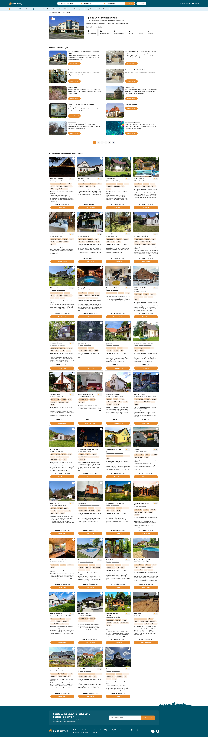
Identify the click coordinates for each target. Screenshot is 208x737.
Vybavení (81, 9)
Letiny (136, 616)
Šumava (141, 616)
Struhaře (82, 505)
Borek (136, 345)
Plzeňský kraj (111, 20)
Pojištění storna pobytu (80, 732)
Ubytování (150, 33)
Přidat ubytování (186, 3)
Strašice (109, 671)
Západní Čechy (124, 23)
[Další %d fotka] (146, 382)
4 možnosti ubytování (67, 516)
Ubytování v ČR (51, 9)
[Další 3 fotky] (62, 548)
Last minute (14, 9)
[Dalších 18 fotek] (90, 437)
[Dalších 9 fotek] (146, 276)
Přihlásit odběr (148, 718)
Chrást (81, 345)
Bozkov (137, 181)
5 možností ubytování (95, 462)
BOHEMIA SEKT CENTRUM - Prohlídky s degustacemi (140, 51)
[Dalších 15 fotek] (118, 548)
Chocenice (82, 562)
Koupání (131, 33)
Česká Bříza (55, 505)
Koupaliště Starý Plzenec (132, 122)
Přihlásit (197, 3)
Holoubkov (110, 617)
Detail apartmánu (90, 207)
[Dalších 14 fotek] (62, 437)
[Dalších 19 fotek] (90, 382)
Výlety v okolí (92, 33)
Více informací (74, 63)
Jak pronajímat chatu (137, 730)
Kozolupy (82, 615)
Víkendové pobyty (39, 9)
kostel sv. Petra (129, 87)
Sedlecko (54, 451)
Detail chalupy (118, 207)
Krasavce (137, 396)
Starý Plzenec (92, 20)
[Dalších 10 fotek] (62, 331)
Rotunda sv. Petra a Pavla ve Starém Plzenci (81, 104)
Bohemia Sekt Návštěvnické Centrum (136, 70)
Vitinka (53, 396)
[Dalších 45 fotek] (90, 657)
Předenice (54, 345)
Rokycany (141, 345)
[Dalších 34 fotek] (62, 222)
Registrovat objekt (117, 730)
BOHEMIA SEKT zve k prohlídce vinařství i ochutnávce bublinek (83, 52)
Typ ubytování (91, 9)
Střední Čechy (116, 345)
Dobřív (137, 451)
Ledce (81, 451)
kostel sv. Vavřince (73, 87)
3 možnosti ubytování (123, 407)
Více (56, 201)
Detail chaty (62, 207)
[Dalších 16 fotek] (118, 167)
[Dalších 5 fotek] (118, 276)
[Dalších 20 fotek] (90, 276)
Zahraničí (72, 9)
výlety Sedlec (115, 23)
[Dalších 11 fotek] (62, 382)
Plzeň (81, 181)
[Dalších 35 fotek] (62, 167)
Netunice (82, 289)
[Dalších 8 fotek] (90, 167)
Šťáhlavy (54, 181)
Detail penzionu (118, 368)
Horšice (53, 670)
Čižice (108, 236)
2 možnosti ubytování (67, 626)
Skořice (109, 562)
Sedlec (59, 12)
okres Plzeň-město (101, 20)
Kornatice (137, 236)
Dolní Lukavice (143, 396)
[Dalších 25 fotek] (146, 167)
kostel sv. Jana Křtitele (132, 104)
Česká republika (120, 20)
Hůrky (108, 505)
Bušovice (109, 345)
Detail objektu (62, 317)
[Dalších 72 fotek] (62, 602)
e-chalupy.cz (52, 12)
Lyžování (140, 33)
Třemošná (54, 561)
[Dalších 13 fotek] (146, 548)
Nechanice (54, 616)
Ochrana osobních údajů (100, 730)
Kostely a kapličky (119, 33)
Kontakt (95, 732)
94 (109, 142)
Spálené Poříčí (83, 396)
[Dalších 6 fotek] (62, 276)
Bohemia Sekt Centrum (75, 70)
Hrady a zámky (104, 33)
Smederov (137, 561)
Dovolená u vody (26, 9)
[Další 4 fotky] (118, 222)
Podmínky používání (79, 730)
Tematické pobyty (103, 9)
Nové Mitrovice (61, 616)
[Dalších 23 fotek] (146, 222)
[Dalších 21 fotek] (146, 437)
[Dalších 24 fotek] (118, 491)
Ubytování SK (62, 9)
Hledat (131, 3)
